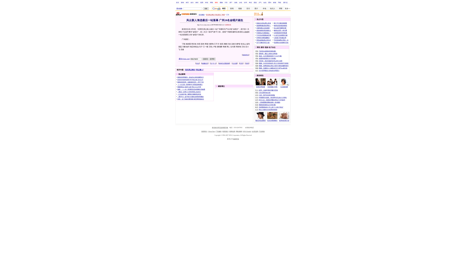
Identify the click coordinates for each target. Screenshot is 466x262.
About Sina (211, 131)
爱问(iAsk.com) (184, 59)
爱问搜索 (179, 8)
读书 (245, 2)
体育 (187, 2)
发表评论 (246, 55)
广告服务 (219, 131)
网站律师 (239, 131)
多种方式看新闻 (224, 63)
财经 (197, 2)
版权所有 (236, 139)
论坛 (197, 63)
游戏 (235, 2)
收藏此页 (205, 63)
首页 (177, 2)
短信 (264, 2)
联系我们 (225, 131)
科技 (206, 2)
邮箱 (274, 2)
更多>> (287, 8)
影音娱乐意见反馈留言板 (220, 127)
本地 (264, 8)
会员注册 (255, 131)
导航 (279, 2)
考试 (250, 2)
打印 (241, 63)
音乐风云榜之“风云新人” (194, 70)
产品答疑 (262, 131)
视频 (221, 2)
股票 (201, 2)
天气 (260, 2)
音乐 (248, 8)
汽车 (226, 2)
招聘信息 (232, 131)
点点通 (235, 63)
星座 (255, 2)
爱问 (269, 2)
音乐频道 (201, 15)
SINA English (247, 131)
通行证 (285, 2)
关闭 (247, 63)
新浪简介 (204, 131)
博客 (211, 2)
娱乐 (192, 2)
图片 (256, 8)
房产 (230, 2)
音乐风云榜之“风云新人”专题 (215, 15)
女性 (240, 2)
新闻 (182, 2)
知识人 (272, 8)
